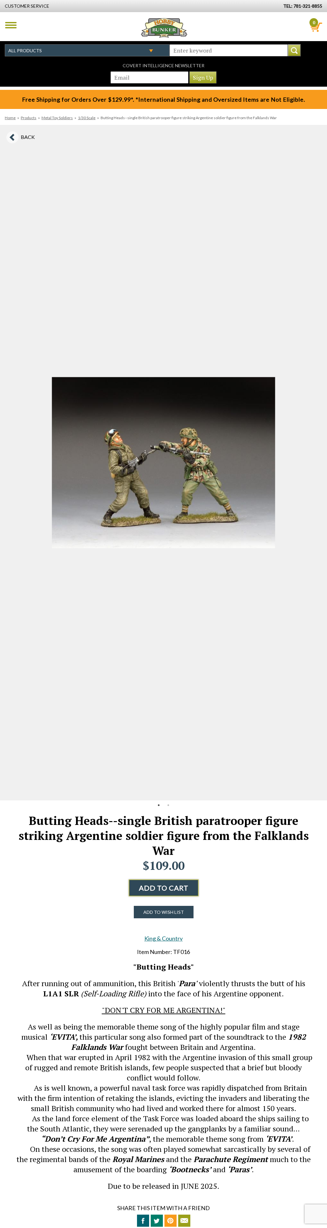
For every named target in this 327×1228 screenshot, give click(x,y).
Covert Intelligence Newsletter (163, 65)
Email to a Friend (184, 1221)
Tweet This (157, 1221)
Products (28, 117)
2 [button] (168, 805)
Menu (11, 25)
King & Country (163, 938)
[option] (163, 462)
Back (28, 137)
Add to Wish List (163, 912)
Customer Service (27, 6)
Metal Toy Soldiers (57, 117)
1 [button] (159, 805)
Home (10, 117)
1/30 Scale (86, 117)
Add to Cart (163, 888)
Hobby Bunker (164, 28)
